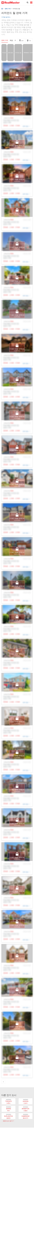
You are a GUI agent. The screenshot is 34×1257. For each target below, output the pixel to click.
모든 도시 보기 (8, 1121)
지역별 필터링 (6, 17)
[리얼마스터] (10, 2)
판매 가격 (8, 8)
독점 (11, 40)
